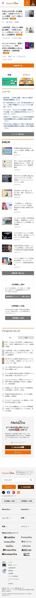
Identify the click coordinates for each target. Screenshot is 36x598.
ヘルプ (10, 562)
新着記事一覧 (18, 65)
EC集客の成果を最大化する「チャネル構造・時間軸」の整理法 (24, 150)
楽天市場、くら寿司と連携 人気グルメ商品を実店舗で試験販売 (18, 99)
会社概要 (10, 573)
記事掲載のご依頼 (18, 318)
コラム (4, 56)
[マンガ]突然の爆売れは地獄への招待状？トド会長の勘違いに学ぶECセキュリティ (19, 374)
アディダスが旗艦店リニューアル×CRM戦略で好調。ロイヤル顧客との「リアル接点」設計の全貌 (19, 408)
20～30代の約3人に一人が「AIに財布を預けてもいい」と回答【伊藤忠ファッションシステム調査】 (18, 105)
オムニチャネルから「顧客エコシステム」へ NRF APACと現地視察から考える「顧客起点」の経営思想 (12, 48)
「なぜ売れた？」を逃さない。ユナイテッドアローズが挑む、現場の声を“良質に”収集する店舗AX (24, 206)
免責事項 (10, 570)
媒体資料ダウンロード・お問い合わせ (18, 296)
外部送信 (10, 583)
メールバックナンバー (19, 442)
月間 (26, 338)
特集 (3, 526)
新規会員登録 (19, 447)
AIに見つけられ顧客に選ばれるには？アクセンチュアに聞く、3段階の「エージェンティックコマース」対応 (24, 179)
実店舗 (9, 56)
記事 (22, 518)
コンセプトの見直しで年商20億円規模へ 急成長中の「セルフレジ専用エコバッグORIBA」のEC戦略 (24, 221)
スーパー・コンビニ (7, 59)
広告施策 (17, 22)
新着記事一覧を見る (18, 273)
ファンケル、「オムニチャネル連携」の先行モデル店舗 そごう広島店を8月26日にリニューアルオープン (18, 112)
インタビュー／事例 (16, 38)
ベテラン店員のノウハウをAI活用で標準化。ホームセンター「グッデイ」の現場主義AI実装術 (24, 261)
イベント (24, 526)
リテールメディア (21, 56)
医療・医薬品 (9, 22)
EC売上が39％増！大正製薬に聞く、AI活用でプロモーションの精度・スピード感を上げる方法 (12, 15)
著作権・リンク (12, 565)
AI (3, 22)
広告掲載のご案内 (9, 501)
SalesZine (24, 509)
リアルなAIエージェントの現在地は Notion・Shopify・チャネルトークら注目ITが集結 (24, 235)
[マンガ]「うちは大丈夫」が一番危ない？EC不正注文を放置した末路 (19, 401)
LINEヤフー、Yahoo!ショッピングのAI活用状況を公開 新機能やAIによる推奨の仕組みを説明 (18, 119)
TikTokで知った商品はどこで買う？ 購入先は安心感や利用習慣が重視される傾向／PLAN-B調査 (18, 126)
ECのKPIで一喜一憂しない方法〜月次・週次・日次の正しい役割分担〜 (24, 192)
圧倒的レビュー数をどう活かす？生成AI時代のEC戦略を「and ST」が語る (19, 389)
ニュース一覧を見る (18, 134)
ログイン (19, 452)
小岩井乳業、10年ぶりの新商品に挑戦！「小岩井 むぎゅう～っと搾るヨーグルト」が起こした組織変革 (12, 31)
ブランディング (6, 38)
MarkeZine (6, 509)
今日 (10, 338)
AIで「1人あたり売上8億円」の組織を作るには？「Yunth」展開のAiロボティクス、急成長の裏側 (24, 164)
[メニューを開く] (3, 3)
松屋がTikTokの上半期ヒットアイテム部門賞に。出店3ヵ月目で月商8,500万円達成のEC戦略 (24, 248)
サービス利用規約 (13, 576)
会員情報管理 (12, 568)
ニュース (5, 518)
